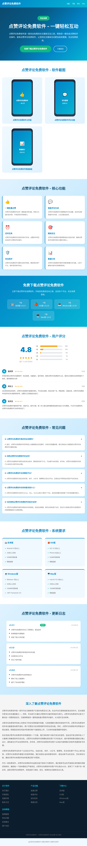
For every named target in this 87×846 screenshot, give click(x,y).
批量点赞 (34, 791)
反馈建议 (5, 822)
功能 (68, 4)
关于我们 (5, 791)
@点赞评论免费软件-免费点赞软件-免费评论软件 (43, 842)
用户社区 (5, 826)
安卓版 (62, 791)
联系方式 (5, 802)
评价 (78, 4)
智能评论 (34, 794)
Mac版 (62, 802)
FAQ (83, 4)
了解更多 (60, 49)
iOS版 (61, 794)
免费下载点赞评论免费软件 (35, 49)
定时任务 (34, 798)
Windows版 (63, 798)
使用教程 (5, 814)
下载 (73, 4)
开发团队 (5, 794)
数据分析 (34, 802)
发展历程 (5, 798)
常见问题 (5, 818)
